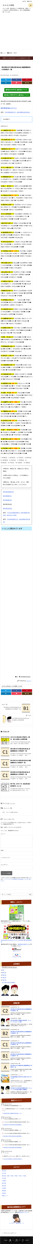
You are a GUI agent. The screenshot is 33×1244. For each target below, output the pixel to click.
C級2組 (4, 980)
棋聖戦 (4, 1190)
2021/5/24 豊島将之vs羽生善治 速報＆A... (13, 1158)
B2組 (16, 1176)
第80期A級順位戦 (8, 492)
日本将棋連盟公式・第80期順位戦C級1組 (17, 112)
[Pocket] (16, 82)
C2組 (24, 1176)
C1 (16, 53)
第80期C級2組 (7, 508)
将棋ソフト (5, 1195)
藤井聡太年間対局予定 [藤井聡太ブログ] (16, 95)
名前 (2, 850)
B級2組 (4, 975)
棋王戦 (4, 1183)
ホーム (3, 53)
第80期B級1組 (7, 496)
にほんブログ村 (16, 957)
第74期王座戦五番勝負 (8, 982)
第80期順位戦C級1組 (25, 676)
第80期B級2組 (7, 500)
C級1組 (4, 977)
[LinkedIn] (6, 82)
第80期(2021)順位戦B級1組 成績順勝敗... (12, 1124)
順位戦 (10, 53)
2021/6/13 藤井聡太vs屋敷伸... (11, 1130)
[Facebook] (16, 79)
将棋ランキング (16, 951)
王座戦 (4, 1181)
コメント (3, 833)
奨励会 (4, 1193)
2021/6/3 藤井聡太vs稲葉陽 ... (11, 1141)
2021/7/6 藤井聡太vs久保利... (11, 1118)
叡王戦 (4, 1185)
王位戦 (4, 1178)
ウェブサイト (4, 864)
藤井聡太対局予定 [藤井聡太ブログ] (16, 90)
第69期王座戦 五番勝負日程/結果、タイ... (12, 1113)
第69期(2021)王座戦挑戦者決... (11, 1105)
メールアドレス (5, 857)
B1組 (12, 1176)
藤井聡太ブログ (23, 1212)
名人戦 (4, 1173)
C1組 (20, 1176)
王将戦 (4, 1188)
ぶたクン (28, 681)
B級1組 (4, 972)
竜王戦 (4, 1171)
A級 (3, 970)
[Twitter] (6, 79)
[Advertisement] (16, 32)
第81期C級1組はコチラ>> (9, 108)
